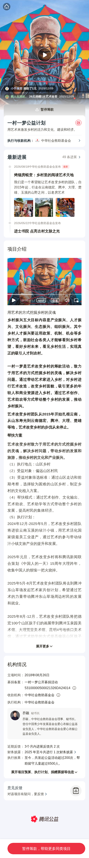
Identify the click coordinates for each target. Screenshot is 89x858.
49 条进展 (69, 157)
